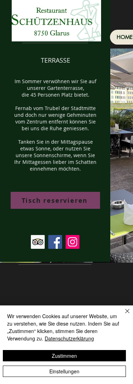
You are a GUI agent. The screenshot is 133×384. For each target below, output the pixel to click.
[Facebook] (55, 242)
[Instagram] (72, 242)
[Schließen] (123, 315)
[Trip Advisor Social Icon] (38, 242)
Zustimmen (64, 355)
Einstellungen (64, 371)
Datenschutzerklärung (69, 338)
